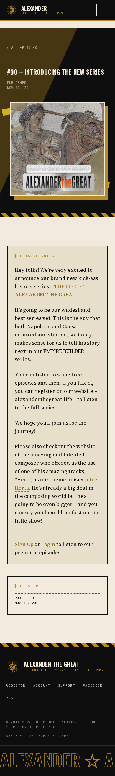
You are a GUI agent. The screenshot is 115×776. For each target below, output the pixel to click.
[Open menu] (102, 10)
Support (66, 685)
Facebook (93, 685)
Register (16, 685)
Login (48, 544)
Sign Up (24, 544)
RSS (9, 698)
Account (41, 685)
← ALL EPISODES (22, 47)
